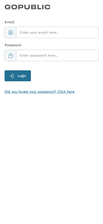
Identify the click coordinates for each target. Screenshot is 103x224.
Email (9, 22)
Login (21, 76)
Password (13, 45)
